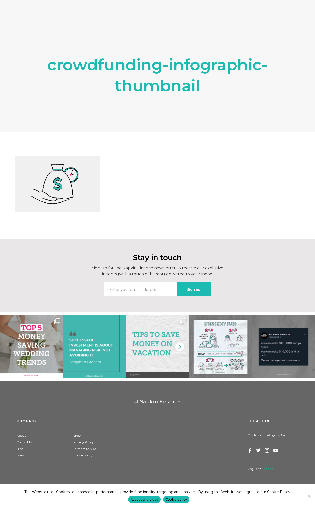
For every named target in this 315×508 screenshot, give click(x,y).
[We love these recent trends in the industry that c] (31, 346)
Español (268, 469)
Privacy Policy (83, 442)
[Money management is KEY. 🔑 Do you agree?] (283, 346)
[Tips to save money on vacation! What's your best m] (157, 346)
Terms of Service (84, 449)
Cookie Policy (82, 455)
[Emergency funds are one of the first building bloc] (220, 346)
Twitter (258, 450)
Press (20, 455)
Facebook (250, 450)
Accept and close (144, 499)
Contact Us (24, 442)
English (253, 469)
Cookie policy (176, 499)
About (21, 435)
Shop (77, 435)
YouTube (275, 450)
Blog (20, 449)
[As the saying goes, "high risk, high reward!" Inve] (94, 346)
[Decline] (308, 496)
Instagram (267, 450)
